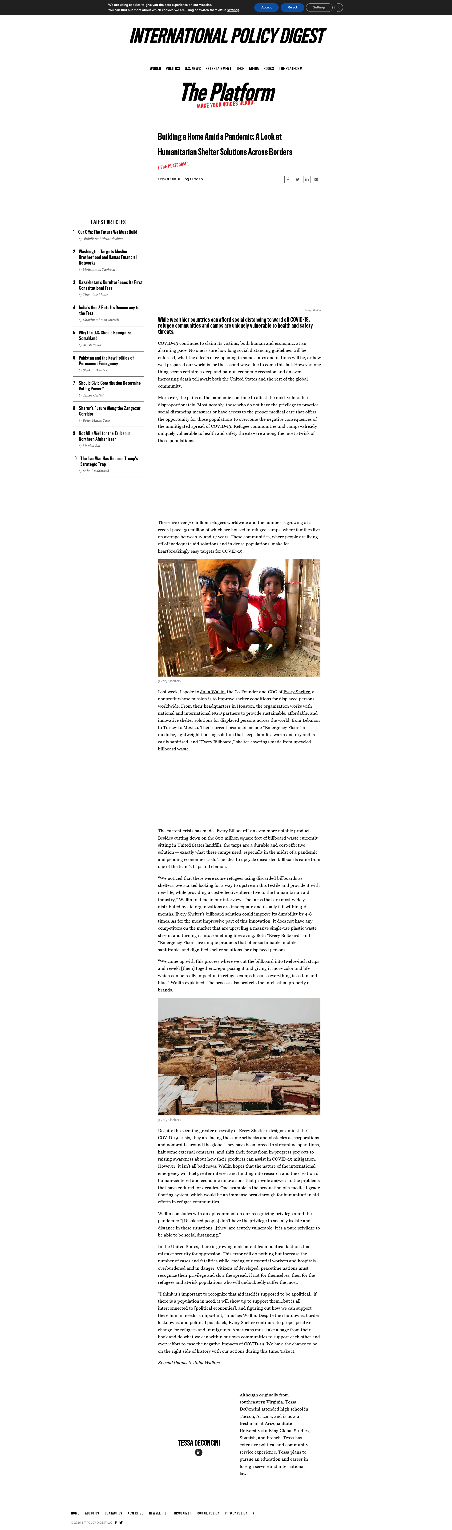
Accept (266, 7)
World (155, 69)
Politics (173, 69)
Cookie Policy (208, 1513)
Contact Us (113, 1513)
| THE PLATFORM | (173, 166)
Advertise (135, 1513)
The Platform (290, 69)
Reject (292, 7)
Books (268, 69)
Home (75, 1513)
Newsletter (159, 1513)
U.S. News (193, 69)
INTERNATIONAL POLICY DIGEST (226, 37)
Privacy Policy (236, 1513)
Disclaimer (183, 1513)
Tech (240, 69)
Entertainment (218, 69)
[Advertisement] (108, 183)
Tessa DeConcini (169, 179)
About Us (92, 1513)
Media (254, 69)
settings (233, 10)
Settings (319, 7)
